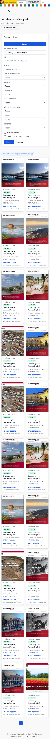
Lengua (7, 115)
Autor (6, 65)
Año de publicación (12, 107)
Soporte (7, 124)
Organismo (8, 90)
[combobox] (25, 69)
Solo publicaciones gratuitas (18, 136)
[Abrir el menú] (3, 11)
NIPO (5, 57)
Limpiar (20, 142)
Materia (7, 82)
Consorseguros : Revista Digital (9, 196)
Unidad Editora (10, 99)
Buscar (25, 44)
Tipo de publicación (12, 74)
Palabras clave (10, 49)
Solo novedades (13, 133)
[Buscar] (8, 11)
